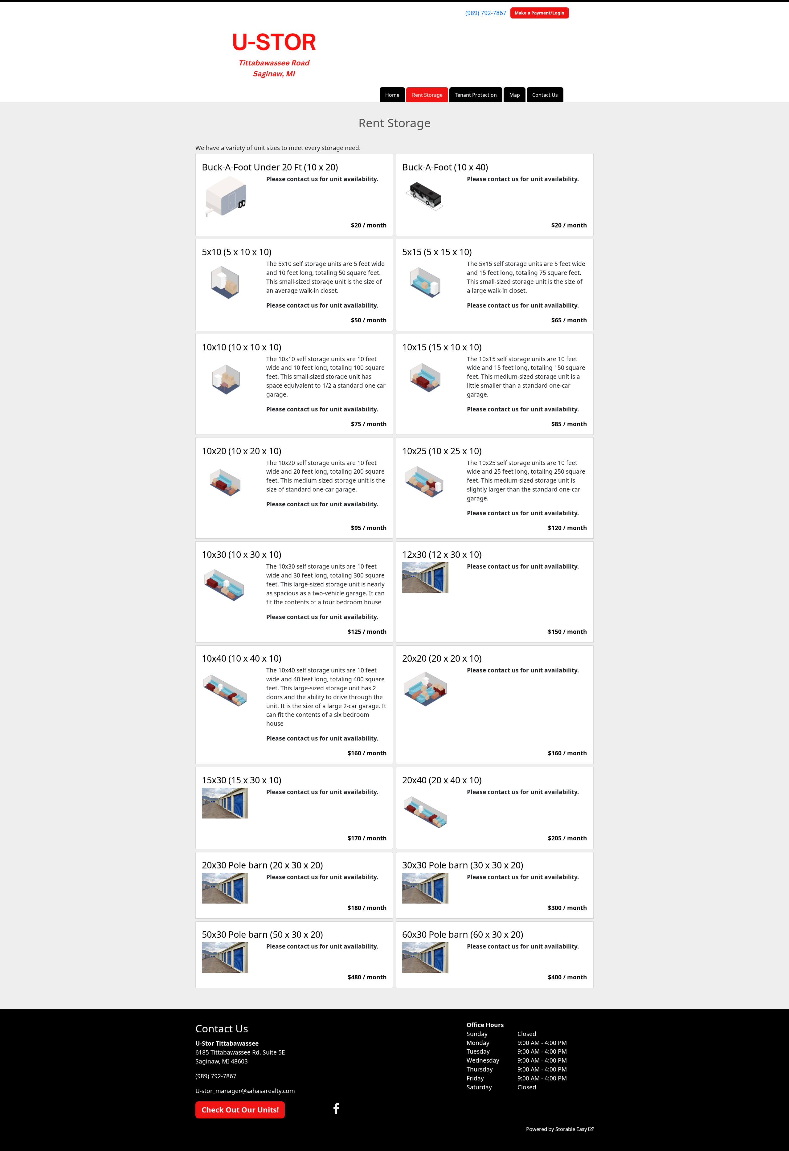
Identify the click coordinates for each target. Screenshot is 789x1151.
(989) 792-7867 (485, 13)
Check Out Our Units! (240, 1109)
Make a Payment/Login (539, 13)
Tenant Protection (476, 95)
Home (392, 95)
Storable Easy (571, 1129)
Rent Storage (427, 95)
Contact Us (545, 95)
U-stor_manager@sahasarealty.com (245, 1091)
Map (514, 95)
